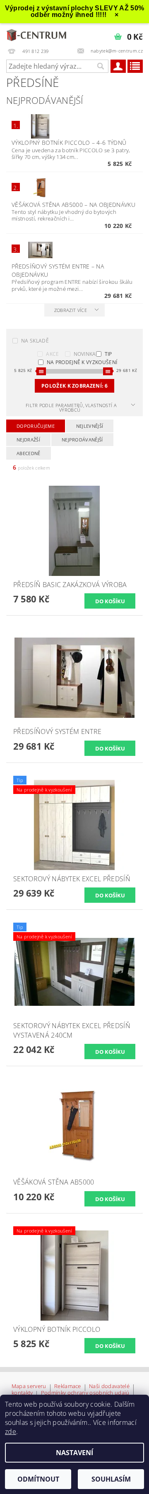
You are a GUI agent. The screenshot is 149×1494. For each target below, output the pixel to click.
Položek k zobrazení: (74, 385)
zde (10, 1431)
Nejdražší (28, 439)
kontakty (22, 1393)
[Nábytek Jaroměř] (37, 34)
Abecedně (29, 453)
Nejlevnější (89, 426)
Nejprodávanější (82, 439)
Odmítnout (38, 1479)
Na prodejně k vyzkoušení (82, 362)
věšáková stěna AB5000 (73, 205)
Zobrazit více (70, 310)
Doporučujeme (36, 426)
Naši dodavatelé (109, 1387)
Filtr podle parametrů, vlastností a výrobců (71, 407)
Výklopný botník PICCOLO (69, 142)
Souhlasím (111, 1479)
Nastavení (74, 1452)
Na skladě (35, 340)
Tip (108, 353)
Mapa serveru (29, 1387)
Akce (52, 353)
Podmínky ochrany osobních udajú (85, 1393)
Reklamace (67, 1387)
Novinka (85, 353)
